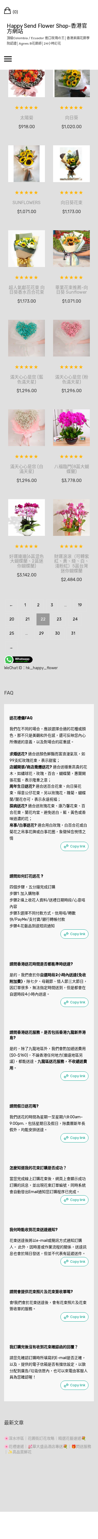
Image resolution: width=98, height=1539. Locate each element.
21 (27, 619)
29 (41, 633)
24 (75, 619)
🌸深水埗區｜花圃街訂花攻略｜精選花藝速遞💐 (45, 1438)
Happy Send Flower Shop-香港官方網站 (47, 29)
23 (59, 619)
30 (57, 633)
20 (11, 619)
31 (73, 633)
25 (11, 633)
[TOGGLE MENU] (8, 59)
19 (80, 605)
